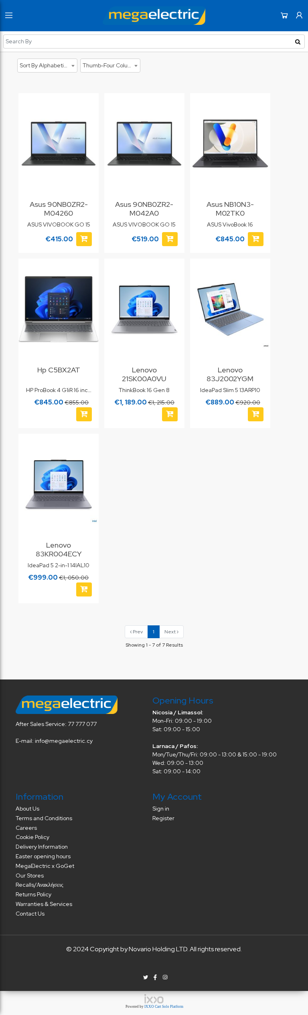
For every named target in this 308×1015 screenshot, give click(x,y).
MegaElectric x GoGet (45, 865)
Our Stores (30, 875)
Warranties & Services (44, 904)
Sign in (160, 808)
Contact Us (30, 913)
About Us (27, 808)
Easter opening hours (43, 856)
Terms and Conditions (44, 818)
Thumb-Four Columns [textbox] (111, 65)
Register (163, 818)
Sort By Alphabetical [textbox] (45, 65)
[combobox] (47, 66)
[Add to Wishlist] (87, 107)
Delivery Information (42, 846)
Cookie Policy (32, 837)
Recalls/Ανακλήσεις (39, 884)
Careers (26, 827)
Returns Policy (33, 894)
